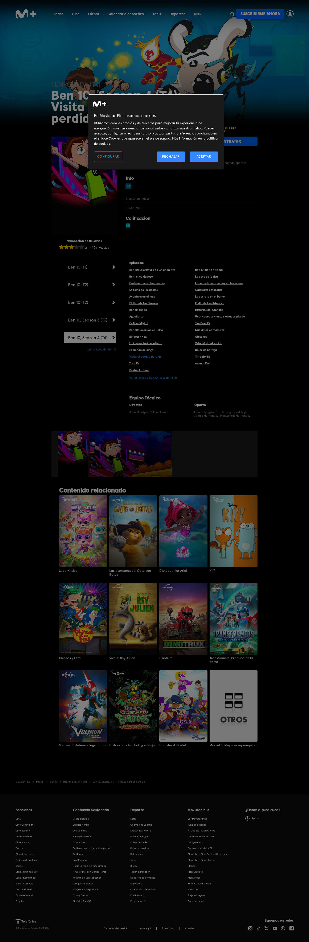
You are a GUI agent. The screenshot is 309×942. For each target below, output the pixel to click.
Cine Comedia (24, 836)
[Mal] (66, 247)
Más (197, 14)
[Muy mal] (61, 247)
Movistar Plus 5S (82, 901)
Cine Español (23, 830)
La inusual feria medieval (145, 343)
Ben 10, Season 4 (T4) (87, 337)
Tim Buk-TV (202, 323)
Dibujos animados (83, 883)
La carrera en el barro (210, 296)
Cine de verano (24, 854)
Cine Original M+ (25, 824)
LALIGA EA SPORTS (140, 830)
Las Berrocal (80, 860)
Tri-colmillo (202, 356)
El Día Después (138, 842)
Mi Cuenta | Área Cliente (201, 830)
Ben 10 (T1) (77, 267)
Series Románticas (26, 877)
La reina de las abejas (143, 289)
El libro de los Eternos (143, 303)
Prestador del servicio (115, 928)
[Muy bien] (81, 247)
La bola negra (81, 824)
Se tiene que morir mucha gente (91, 848)
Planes (191, 865)
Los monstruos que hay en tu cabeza (219, 283)
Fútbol (93, 14)
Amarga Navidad (82, 836)
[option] (74, 454)
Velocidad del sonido (208, 343)
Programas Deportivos (85, 889)
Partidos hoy (137, 895)
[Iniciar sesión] (290, 13)
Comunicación (196, 901)
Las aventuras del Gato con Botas (130, 572)
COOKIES (189, 928)
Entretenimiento (25, 895)
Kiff (212, 571)
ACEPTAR (204, 156)
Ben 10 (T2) (78, 284)
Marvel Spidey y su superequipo (233, 745)
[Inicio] (26, 13)
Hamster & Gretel (172, 745)
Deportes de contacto (142, 877)
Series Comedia (24, 883)
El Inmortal (79, 842)
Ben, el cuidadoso (141, 276)
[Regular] (71, 247)
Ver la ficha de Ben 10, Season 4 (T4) (153, 377)
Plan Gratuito (195, 871)
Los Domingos (80, 830)
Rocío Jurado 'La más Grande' (90, 865)
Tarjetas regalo (196, 895)
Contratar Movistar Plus (201, 848)
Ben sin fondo (138, 309)
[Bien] (76, 247)
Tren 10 (134, 363)
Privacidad (168, 928)
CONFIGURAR (108, 156)
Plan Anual (194, 877)
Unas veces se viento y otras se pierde (220, 316)
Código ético (195, 842)
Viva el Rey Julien (122, 658)
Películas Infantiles (26, 860)
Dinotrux (165, 658)
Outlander (79, 854)
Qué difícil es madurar (209, 330)
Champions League (141, 824)
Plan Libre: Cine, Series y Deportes (207, 854)
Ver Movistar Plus (197, 818)
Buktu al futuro (139, 370)
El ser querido (81, 818)
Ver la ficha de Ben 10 (102, 349)
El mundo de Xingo (141, 350)
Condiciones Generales (201, 836)
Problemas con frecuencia (147, 283)
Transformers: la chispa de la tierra (231, 660)
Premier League (139, 836)
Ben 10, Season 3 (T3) (87, 320)
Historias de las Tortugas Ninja (132, 745)
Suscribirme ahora (260, 13)
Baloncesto (136, 854)
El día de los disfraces (209, 303)
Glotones (201, 336)
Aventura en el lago (142, 296)
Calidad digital (138, 323)
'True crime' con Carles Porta (89, 871)
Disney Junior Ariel (173, 571)
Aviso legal (145, 928)
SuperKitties (68, 571)
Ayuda (255, 818)
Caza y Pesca (80, 895)
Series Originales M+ (27, 871)
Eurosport (136, 883)
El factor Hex (138, 336)
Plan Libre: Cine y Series (201, 860)
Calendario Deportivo (142, 889)
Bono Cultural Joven (199, 883)
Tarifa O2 (193, 889)
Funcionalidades (197, 824)
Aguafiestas (137, 316)
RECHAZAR (171, 156)
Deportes (177, 14)
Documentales (24, 889)
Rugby (133, 865)
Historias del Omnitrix (209, 309)
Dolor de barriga (206, 350)
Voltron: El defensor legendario (82, 745)
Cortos (19, 848)
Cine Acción (22, 842)
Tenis (156, 14)
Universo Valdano (140, 848)
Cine (75, 14)
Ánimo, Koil (202, 363)
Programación (138, 901)
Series (58, 14)
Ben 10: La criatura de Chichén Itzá (152, 269)
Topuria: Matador (140, 871)
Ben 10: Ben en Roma (209, 269)
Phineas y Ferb (70, 658)
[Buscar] (232, 14)
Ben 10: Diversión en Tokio (146, 330)
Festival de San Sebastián (87, 877)
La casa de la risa (206, 276)
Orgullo (20, 901)
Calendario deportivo (125, 14)
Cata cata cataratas (208, 289)
